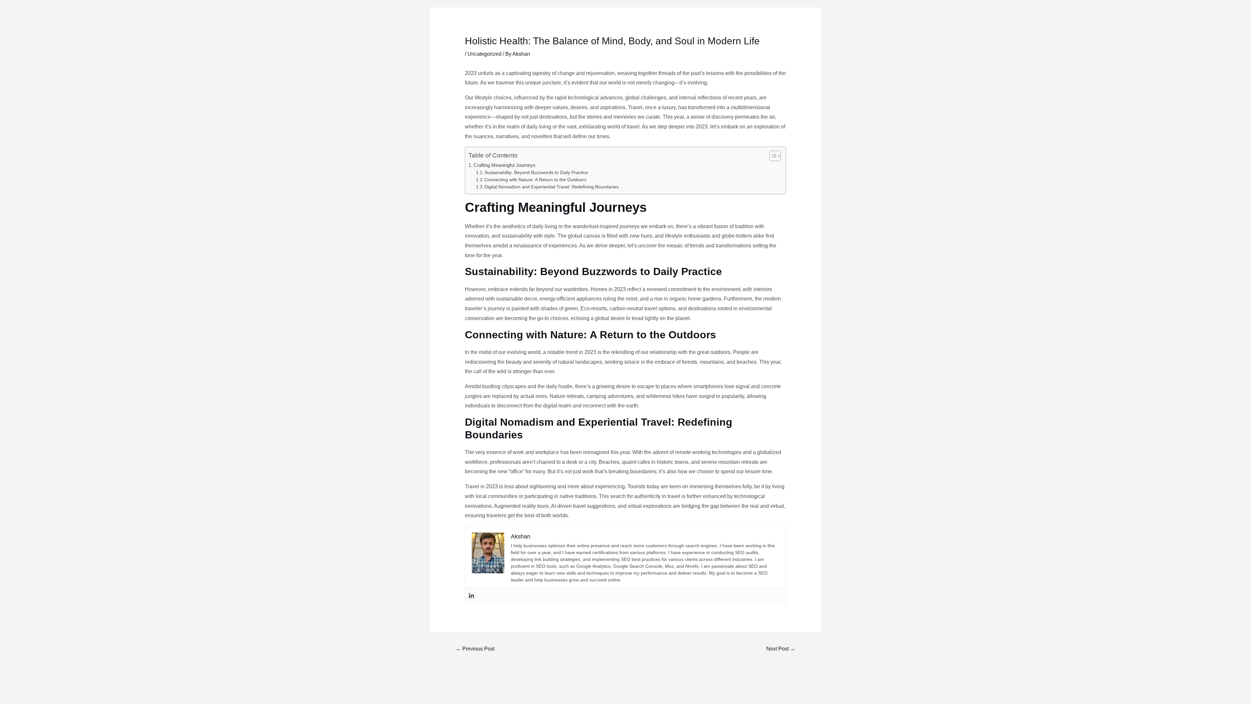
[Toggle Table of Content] (772, 155)
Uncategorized (484, 54)
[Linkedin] (471, 596)
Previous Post (475, 649)
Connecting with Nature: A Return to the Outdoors (535, 179)
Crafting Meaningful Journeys (504, 165)
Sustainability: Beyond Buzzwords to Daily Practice (536, 172)
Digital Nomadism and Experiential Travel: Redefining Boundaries (551, 186)
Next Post (780, 649)
